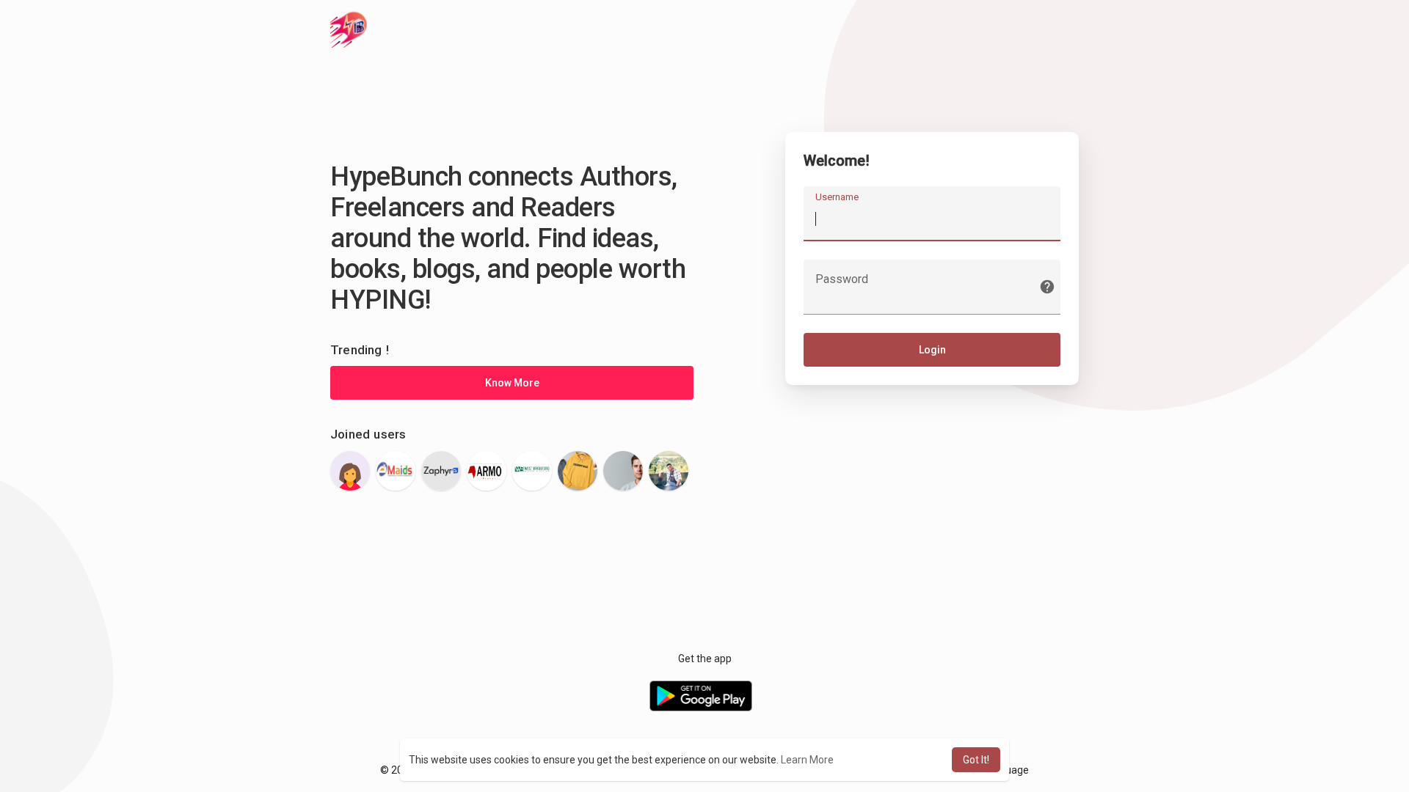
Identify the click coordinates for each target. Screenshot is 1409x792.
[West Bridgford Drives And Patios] (532, 471)
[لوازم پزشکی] (350, 471)
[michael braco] (623, 471)
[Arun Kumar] (668, 471)
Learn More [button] (807, 760)
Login (932, 350)
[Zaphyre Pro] (441, 471)
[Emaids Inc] (395, 471)
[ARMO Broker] (486, 471)
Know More (512, 383)
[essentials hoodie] (577, 471)
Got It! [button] (976, 760)
